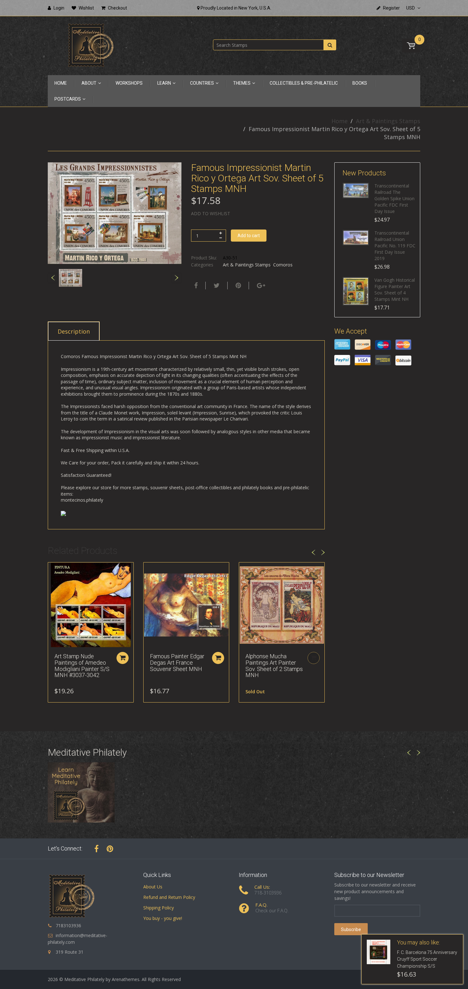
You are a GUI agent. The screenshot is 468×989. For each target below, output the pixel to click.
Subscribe (351, 929)
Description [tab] (74, 331)
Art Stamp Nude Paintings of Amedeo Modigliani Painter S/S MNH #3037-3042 (82, 665)
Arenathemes (125, 979)
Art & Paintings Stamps (388, 121)
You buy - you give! (162, 918)
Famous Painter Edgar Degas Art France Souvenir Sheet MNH (177, 662)
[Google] (260, 285)
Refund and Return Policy (169, 897)
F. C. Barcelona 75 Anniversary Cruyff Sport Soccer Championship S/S (427, 959)
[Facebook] (195, 285)
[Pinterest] (110, 848)
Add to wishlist (210, 213)
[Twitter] (215, 285)
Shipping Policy (158, 908)
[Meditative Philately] (91, 45)
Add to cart (249, 235)
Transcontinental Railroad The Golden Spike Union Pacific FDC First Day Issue (394, 198)
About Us (152, 887)
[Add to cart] (123, 658)
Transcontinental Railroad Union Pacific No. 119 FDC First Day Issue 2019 (394, 245)
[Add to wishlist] (53, 570)
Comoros (283, 265)
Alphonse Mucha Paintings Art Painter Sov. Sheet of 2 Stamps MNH (274, 665)
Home (339, 121)
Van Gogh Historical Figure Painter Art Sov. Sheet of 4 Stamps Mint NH (394, 289)
